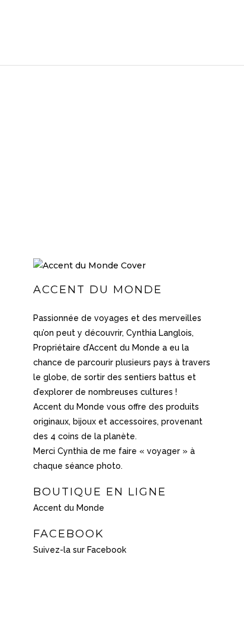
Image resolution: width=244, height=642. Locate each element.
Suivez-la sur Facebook (79, 550)
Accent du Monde (68, 508)
